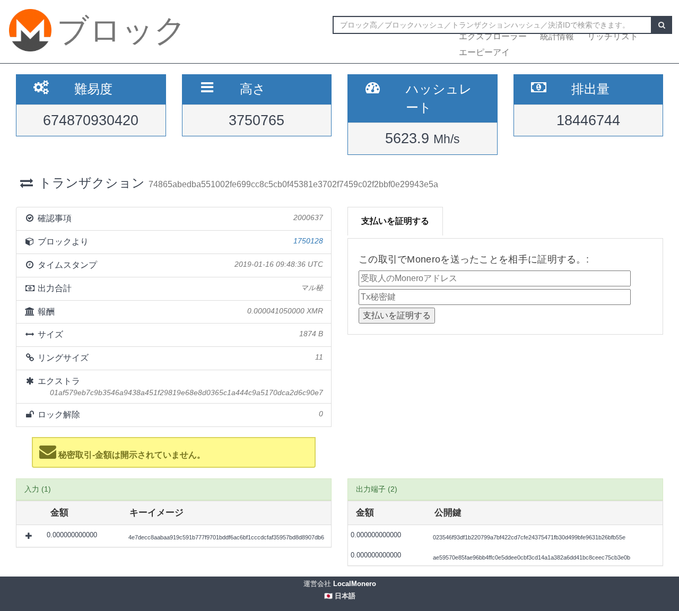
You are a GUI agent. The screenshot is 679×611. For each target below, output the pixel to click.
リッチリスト (612, 36)
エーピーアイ (484, 52)
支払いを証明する (395, 220)
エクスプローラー (493, 36)
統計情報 (557, 36)
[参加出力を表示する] (29, 535)
